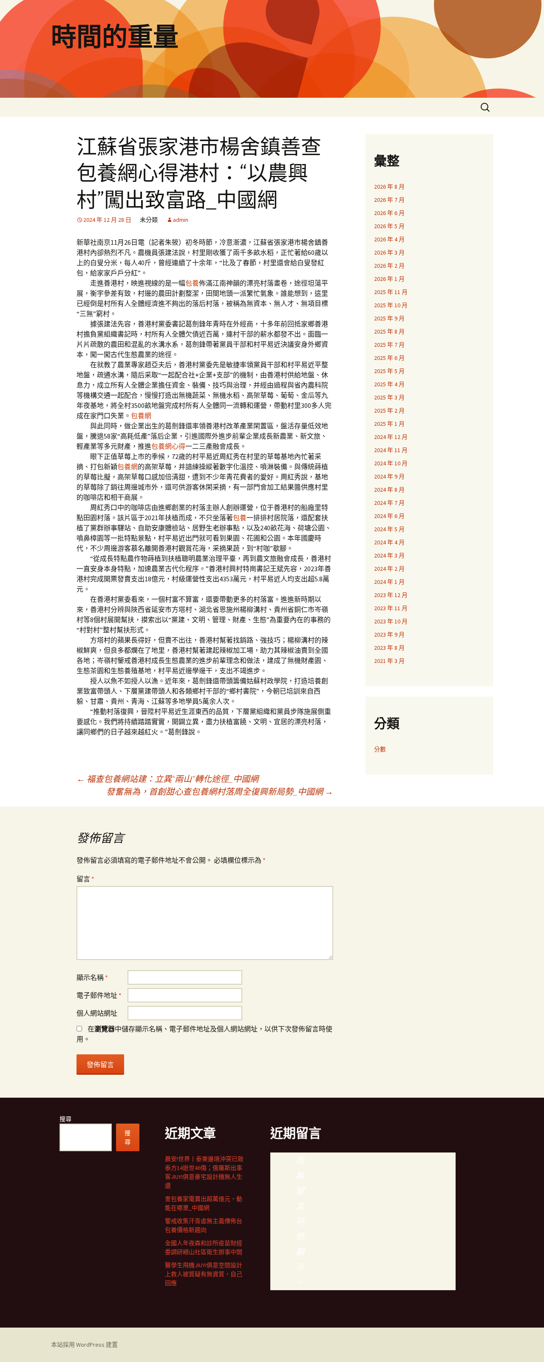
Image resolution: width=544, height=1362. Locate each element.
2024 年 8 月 (389, 489)
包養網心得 (168, 446)
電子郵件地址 (99, 995)
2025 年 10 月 (391, 305)
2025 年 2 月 (389, 410)
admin (180, 220)
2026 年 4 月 (389, 239)
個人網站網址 (96, 1013)
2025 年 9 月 (389, 318)
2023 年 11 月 (391, 608)
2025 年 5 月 (389, 371)
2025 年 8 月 (389, 331)
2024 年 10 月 (391, 463)
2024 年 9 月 (389, 476)
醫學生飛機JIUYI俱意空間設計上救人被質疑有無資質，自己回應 (203, 1274)
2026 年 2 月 (389, 265)
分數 (380, 749)
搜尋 (65, 1119)
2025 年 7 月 (389, 344)
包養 (192, 283)
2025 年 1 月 (389, 424)
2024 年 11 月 (391, 450)
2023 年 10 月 (391, 621)
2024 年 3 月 (389, 555)
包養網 (141, 415)
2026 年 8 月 (389, 186)
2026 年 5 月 (389, 226)
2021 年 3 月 (389, 661)
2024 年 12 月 (391, 437)
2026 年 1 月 (389, 279)
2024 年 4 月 (389, 542)
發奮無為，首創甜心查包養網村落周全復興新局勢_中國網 (219, 791)
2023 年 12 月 (391, 595)
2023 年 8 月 (389, 647)
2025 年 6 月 (389, 358)
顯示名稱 (92, 977)
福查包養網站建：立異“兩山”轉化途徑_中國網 (167, 778)
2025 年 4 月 (389, 384)
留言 (85, 879)
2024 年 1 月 (389, 582)
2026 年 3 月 (389, 252)
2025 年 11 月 (391, 292)
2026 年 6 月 (389, 213)
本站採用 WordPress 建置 (84, 1344)
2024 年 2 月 (389, 568)
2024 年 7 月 (389, 503)
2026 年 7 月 (389, 200)
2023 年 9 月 (389, 634)
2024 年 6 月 (389, 516)
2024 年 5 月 (389, 529)
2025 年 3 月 (389, 397)
